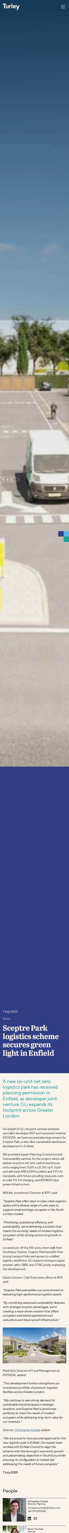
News (6, 1019)
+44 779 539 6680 (37, 1511)
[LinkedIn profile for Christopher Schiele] (29, 1518)
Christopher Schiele (28, 1430)
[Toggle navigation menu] (63, 6)
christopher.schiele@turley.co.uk (44, 1508)
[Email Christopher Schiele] (35, 1518)
